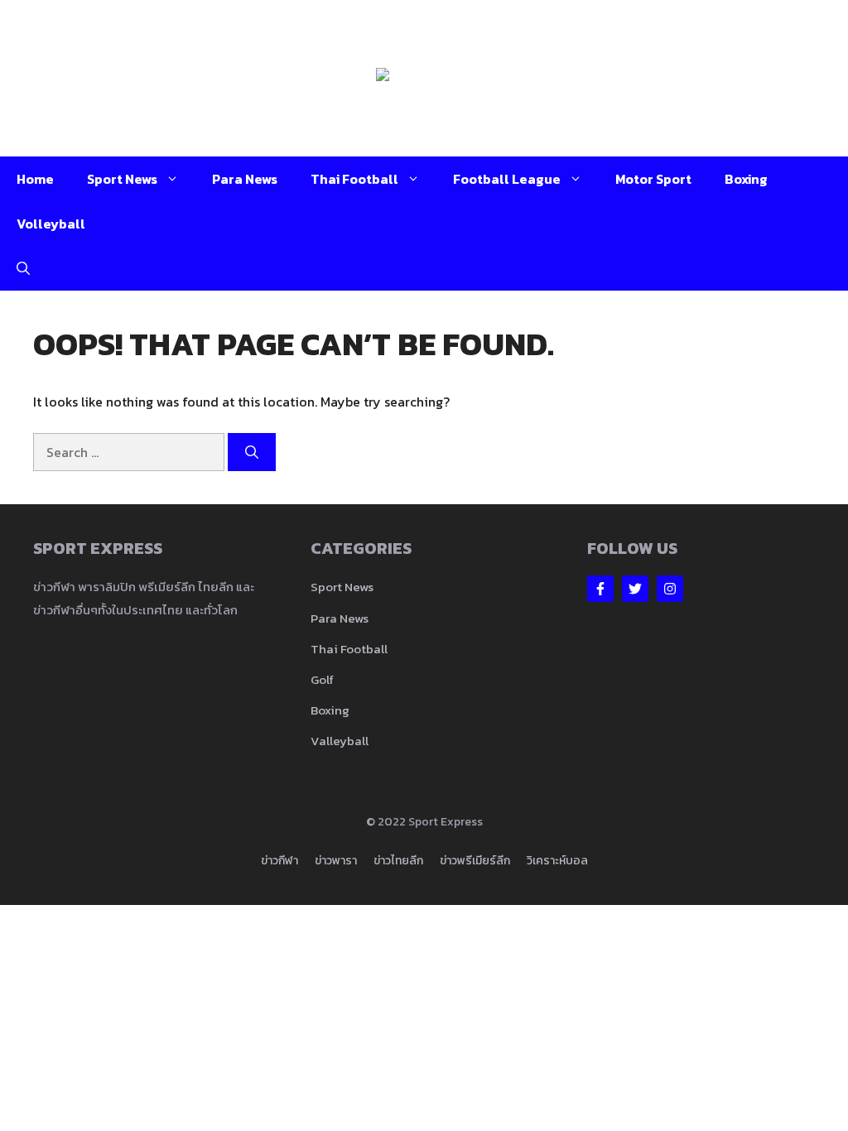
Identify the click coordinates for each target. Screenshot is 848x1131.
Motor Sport (653, 179)
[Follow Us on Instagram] (670, 588)
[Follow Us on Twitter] (635, 588)
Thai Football (354, 179)
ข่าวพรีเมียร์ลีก (475, 860)
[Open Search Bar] (23, 268)
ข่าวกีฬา (279, 860)
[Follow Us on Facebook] (600, 588)
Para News (244, 179)
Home (35, 179)
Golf (322, 679)
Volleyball (51, 223)
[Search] (252, 452)
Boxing (746, 179)
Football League (507, 179)
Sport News (122, 179)
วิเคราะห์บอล (557, 860)
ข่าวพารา (336, 860)
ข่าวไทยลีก (398, 860)
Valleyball (340, 740)
